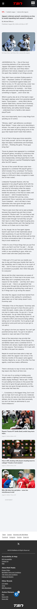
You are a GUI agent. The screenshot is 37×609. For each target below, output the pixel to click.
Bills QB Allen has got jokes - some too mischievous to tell (15, 491)
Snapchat (26, 537)
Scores (33, 5)
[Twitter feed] (18, 544)
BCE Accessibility (7, 559)
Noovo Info (5, 597)
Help (3, 563)
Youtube (19, 537)
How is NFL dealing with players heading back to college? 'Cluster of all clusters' (18, 462)
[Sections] (3, 3)
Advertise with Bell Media (20, 534)
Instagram (12, 537)
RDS (3, 594)
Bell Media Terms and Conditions (11, 572)
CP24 (3, 586)
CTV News (5, 583)
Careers (9, 534)
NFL (3, 12)
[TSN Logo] (17, 3)
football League (10, 12)
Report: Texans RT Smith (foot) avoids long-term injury (18, 432)
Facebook (5, 537)
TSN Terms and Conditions (10, 574)
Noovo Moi (5, 599)
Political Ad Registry (7, 577)
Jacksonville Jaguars (22, 12)
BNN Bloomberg (6, 588)
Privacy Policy (6, 570)
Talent (4, 534)
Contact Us (5, 561)
